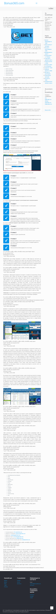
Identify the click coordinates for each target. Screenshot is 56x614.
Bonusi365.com (14, 3)
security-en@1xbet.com (20, 533)
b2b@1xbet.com (19, 538)
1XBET (5, 585)
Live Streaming (48, 66)
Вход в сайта (48, 110)
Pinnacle (6, 586)
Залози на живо (48, 64)
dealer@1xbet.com (26, 539)
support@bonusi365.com (35, 583)
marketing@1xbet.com (15, 535)
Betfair (5, 582)
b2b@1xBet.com (48, 104)
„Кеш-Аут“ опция (48, 67)
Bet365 (5, 580)
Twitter (31, 597)
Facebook (32, 594)
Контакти (19, 583)
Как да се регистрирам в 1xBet (48, 49)
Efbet (5, 583)
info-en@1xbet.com (18, 532)
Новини (18, 580)
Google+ (32, 596)
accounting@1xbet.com (18, 536)
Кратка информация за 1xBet (48, 42)
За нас (18, 582)
